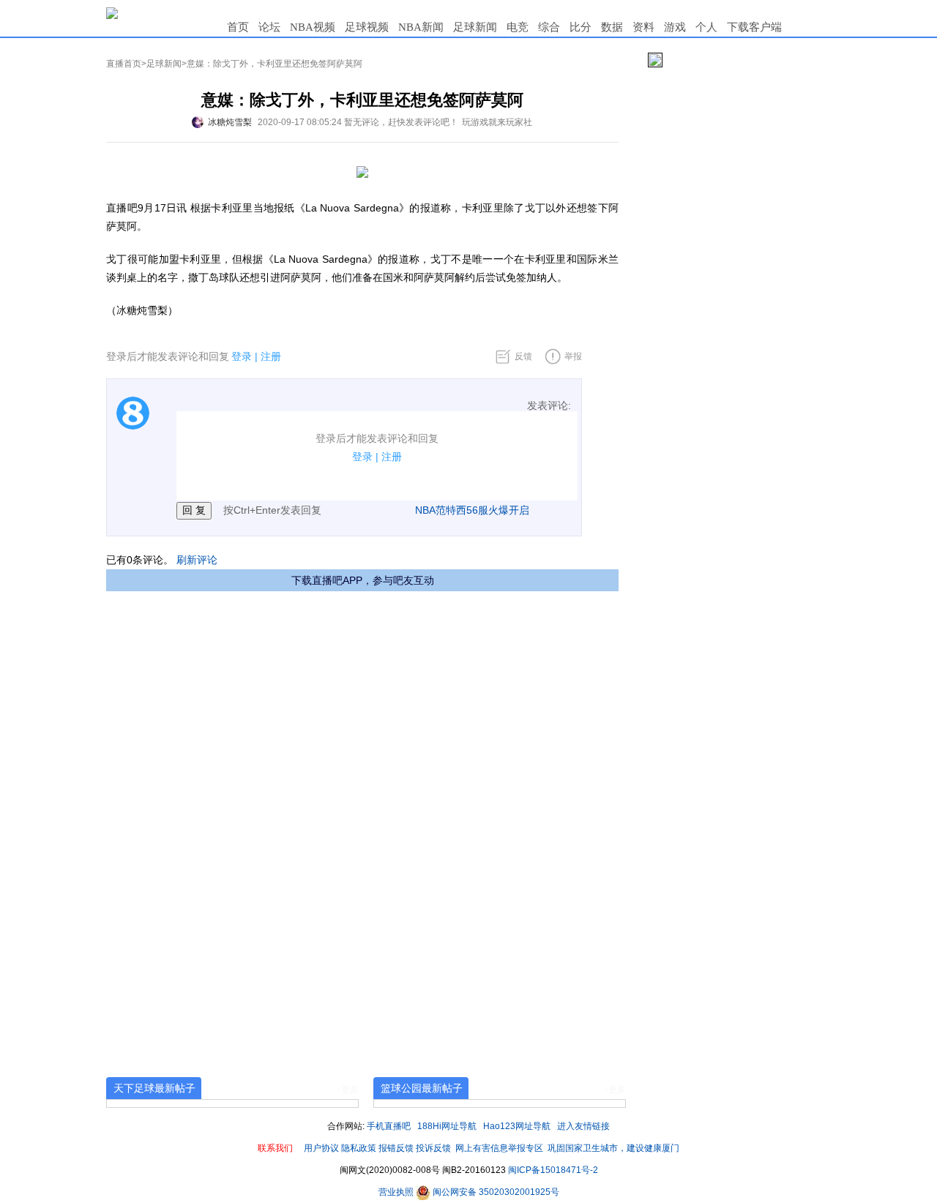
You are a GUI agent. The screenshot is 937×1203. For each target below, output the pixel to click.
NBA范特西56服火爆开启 (472, 510)
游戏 (675, 27)
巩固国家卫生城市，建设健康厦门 (613, 1148)
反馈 (523, 356)
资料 (643, 27)
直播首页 (123, 64)
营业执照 (397, 1192)
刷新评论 (196, 560)
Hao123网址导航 (516, 1126)
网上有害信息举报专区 (499, 1148)
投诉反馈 (433, 1148)
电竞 (518, 27)
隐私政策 (358, 1148)
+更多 (347, 1089)
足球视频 (367, 27)
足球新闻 (475, 27)
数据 (612, 27)
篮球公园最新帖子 (422, 1088)
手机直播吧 (389, 1126)
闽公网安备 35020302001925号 (494, 1192)
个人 (706, 27)
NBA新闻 (421, 27)
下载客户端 (754, 27)
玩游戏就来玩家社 (497, 122)
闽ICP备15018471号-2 (553, 1170)
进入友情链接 (583, 1126)
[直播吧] (112, 12)
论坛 (269, 27)
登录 (241, 356)
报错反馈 (396, 1148)
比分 (580, 27)
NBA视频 (312, 27)
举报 (573, 356)
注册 (271, 356)
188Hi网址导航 (447, 1126)
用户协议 (321, 1148)
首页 (238, 27)
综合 (549, 27)
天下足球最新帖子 (154, 1088)
